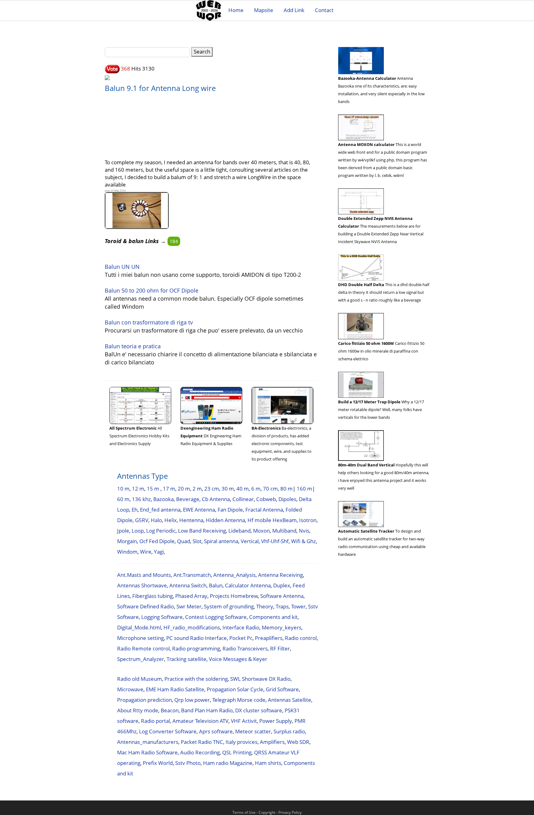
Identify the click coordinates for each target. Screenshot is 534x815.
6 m (256, 488)
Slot (197, 541)
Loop (138, 530)
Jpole (123, 530)
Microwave (130, 689)
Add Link (294, 10)
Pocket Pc (240, 637)
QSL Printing (237, 752)
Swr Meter (188, 606)
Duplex (281, 585)
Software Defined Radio (145, 606)
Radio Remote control (143, 648)
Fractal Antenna (264, 509)
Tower (298, 606)
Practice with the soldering (196, 678)
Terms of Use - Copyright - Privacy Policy (267, 812)
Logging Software (162, 616)
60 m (123, 499)
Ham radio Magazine (227, 762)
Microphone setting (140, 637)
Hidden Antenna (225, 520)
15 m (153, 488)
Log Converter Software (168, 731)
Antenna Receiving (280, 574)
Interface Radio (240, 627)
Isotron (307, 520)
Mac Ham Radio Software (147, 752)
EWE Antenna (199, 509)
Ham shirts (268, 762)
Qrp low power (192, 699)
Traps (282, 606)
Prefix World (158, 762)
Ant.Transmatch (192, 574)
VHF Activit (244, 720)
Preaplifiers (268, 637)
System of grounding (229, 606)
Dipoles (287, 499)
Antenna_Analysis (234, 574)
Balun (215, 585)
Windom (127, 551)
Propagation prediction (144, 699)
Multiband (284, 530)
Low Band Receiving (202, 530)
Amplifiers (272, 741)
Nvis (304, 530)
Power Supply (275, 720)
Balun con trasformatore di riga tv (149, 322)
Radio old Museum (139, 678)
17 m (169, 488)
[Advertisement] (211, 122)
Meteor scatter (253, 731)
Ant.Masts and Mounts (144, 574)
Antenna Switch (187, 585)
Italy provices (241, 741)
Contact (324, 10)
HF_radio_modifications (191, 627)
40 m (242, 488)
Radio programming (196, 648)
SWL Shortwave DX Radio (260, 678)
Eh (135, 509)
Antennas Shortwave (142, 585)
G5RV (141, 520)
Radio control (301, 637)
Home (236, 10)
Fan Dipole (230, 509)
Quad (183, 541)
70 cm (270, 488)
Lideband (239, 530)
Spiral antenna (221, 541)
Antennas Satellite (289, 699)
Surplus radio (289, 731)
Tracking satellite (186, 659)
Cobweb (266, 499)
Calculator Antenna (248, 585)
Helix (170, 520)
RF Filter (280, 648)
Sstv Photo (188, 762)
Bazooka (163, 499)
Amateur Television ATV (200, 720)
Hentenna (191, 520)
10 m (123, 488)
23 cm (211, 488)
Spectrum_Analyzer (140, 659)
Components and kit (273, 616)
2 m (197, 488)
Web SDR (298, 741)
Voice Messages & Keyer (238, 659)
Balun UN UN (122, 266)
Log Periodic (161, 530)
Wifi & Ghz (303, 541)
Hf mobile (259, 520)
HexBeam (285, 520)
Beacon (170, 710)
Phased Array (191, 595)
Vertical (250, 541)
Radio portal (155, 720)
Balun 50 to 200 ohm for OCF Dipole (151, 290)
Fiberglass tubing (152, 595)
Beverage (187, 499)
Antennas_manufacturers (147, 741)
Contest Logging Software (216, 616)
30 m (228, 488)
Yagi (159, 551)
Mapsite (263, 10)
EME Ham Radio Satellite (175, 689)
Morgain (127, 541)
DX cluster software (258, 710)
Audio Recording (200, 752)
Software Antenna (281, 595)
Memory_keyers (281, 627)
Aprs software (216, 731)
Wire (145, 551)
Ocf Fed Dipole (157, 541)
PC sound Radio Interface (196, 637)
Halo (156, 520)
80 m (286, 488)
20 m (184, 488)
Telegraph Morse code (238, 699)
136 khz (141, 499)
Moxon (261, 530)
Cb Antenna (216, 499)
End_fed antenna (160, 509)
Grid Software (282, 689)
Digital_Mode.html (139, 627)
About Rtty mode (137, 710)
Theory (264, 606)
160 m (304, 488)
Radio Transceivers (245, 648)
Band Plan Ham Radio (207, 710)
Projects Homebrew (234, 595)
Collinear (243, 499)
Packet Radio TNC (202, 741)
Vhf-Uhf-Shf (275, 541)
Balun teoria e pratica (133, 346)
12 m (138, 488)
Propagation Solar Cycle (235, 689)
